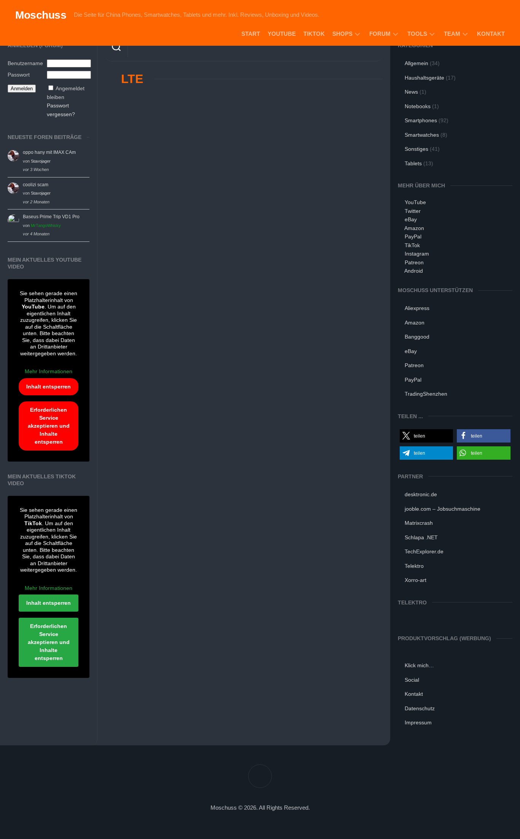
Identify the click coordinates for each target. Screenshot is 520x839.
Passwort (19, 75)
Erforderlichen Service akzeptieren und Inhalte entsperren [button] (49, 426)
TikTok (314, 33)
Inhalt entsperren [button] (48, 387)
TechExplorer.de (424, 551)
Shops (342, 33)
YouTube (282, 33)
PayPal (413, 236)
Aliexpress (417, 308)
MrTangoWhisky (46, 225)
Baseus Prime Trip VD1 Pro (51, 216)
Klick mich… (419, 665)
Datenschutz (420, 708)
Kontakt (491, 33)
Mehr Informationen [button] (48, 371)
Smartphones (421, 120)
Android (413, 271)
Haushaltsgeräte (424, 78)
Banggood (417, 337)
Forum (380, 33)
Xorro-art (415, 580)
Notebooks (418, 106)
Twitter (413, 211)
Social (412, 680)
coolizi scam (35, 184)
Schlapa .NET (421, 537)
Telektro (414, 566)
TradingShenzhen (426, 394)
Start (250, 33)
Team (452, 33)
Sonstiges (416, 149)
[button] (426, 436)
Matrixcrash (419, 523)
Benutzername (25, 63)
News (411, 92)
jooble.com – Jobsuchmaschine (442, 509)
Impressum (418, 722)
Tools (417, 33)
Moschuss (40, 15)
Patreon (414, 262)
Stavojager (41, 161)
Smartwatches (422, 135)
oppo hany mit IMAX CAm (49, 152)
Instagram (417, 254)
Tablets (413, 163)
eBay (411, 219)
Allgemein (416, 63)
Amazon (414, 228)
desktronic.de (421, 494)
